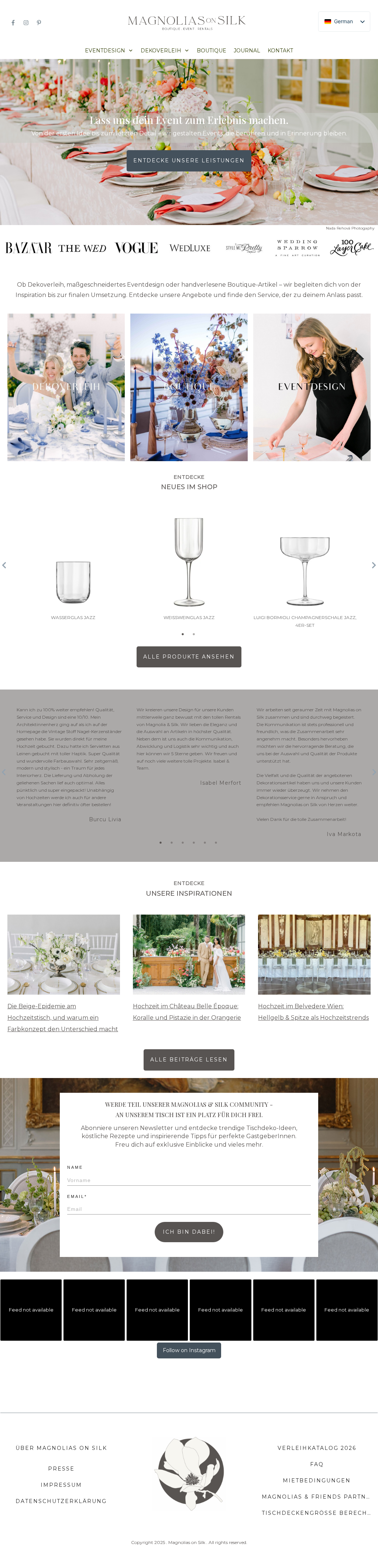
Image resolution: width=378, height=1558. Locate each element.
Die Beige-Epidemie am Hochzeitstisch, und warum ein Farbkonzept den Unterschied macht (62, 1018)
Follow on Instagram (189, 1350)
